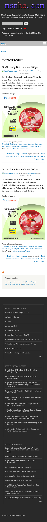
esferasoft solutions (12, 317)
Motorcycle (16, 284)
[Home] (23, 6)
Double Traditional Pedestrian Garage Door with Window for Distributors (22, 404)
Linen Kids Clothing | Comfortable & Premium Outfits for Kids (21, 377)
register (24, 154)
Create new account (15, 29)
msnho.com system (18, 515)
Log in (4, 29)
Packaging (31, 284)
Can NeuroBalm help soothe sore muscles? (20, 476)
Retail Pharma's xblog (39, 157)
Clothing (8, 282)
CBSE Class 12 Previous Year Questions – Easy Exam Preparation (22, 486)
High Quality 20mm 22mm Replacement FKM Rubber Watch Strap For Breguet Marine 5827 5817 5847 (22, 384)
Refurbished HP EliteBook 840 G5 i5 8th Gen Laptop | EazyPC (21, 371)
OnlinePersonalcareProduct (21, 149)
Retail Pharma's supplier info (30, 156)
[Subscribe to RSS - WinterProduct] (3, 271)
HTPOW (8, 321)
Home (3, 51)
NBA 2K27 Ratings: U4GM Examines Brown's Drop (23, 498)
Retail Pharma (31, 71)
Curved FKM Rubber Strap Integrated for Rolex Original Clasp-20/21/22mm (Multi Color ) (22, 417)
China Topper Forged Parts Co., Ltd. (18, 353)
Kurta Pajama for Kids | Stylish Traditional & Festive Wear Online (23, 398)
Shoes (28, 282)
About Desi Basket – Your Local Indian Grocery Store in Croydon (22, 492)
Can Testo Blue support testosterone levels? (21, 471)
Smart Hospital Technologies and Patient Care (21, 456)
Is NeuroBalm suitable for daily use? (18, 467)
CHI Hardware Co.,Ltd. (13, 348)
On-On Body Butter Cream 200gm (20, 67)
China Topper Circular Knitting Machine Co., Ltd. (22, 339)
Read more (10, 153)
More (40, 357)
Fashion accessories (18, 282)
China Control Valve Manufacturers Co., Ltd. (20, 344)
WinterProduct (6, 149)
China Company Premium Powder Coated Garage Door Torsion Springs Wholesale (23, 411)
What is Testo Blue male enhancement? (19, 480)
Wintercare (38, 146)
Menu (3, 43)
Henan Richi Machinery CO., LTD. (17, 312)
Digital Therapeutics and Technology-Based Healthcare (20, 462)
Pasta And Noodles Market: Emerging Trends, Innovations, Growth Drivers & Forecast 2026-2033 (22, 450)
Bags (33, 282)
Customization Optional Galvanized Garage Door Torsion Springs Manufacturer (22, 430)
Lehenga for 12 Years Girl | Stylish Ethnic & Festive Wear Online (23, 392)
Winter (32, 146)
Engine (24, 284)
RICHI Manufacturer (12, 330)
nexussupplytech (11, 326)
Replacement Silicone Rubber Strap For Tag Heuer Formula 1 (23, 423)
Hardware (8, 284)
